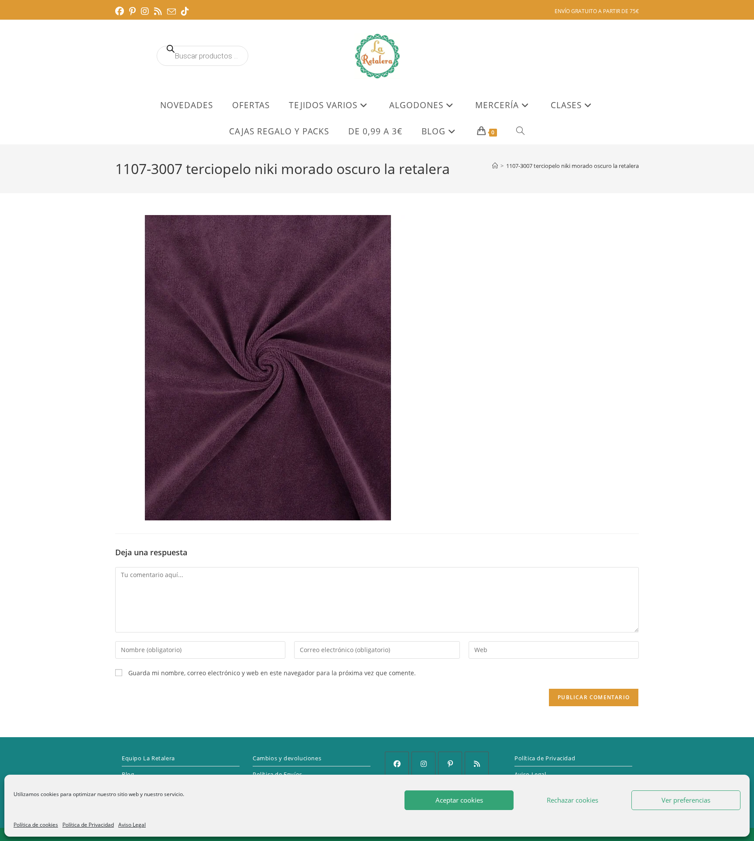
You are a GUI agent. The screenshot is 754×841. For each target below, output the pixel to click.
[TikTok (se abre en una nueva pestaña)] (185, 11)
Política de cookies (36, 824)
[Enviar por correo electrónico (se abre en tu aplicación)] (171, 12)
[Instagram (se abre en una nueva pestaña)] (144, 11)
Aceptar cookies (459, 800)
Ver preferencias (685, 800)
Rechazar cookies (572, 800)
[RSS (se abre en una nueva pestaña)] (158, 11)
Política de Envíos (277, 774)
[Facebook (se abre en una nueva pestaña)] (121, 11)
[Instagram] (423, 764)
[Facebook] (397, 764)
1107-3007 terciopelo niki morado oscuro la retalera (572, 166)
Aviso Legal (132, 824)
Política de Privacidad (88, 824)
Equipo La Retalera (148, 758)
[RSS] (477, 764)
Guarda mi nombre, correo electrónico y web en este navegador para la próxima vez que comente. (272, 673)
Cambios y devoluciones (287, 758)
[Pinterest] (450, 764)
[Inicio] (495, 166)
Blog (128, 774)
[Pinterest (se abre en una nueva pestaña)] (132, 11)
